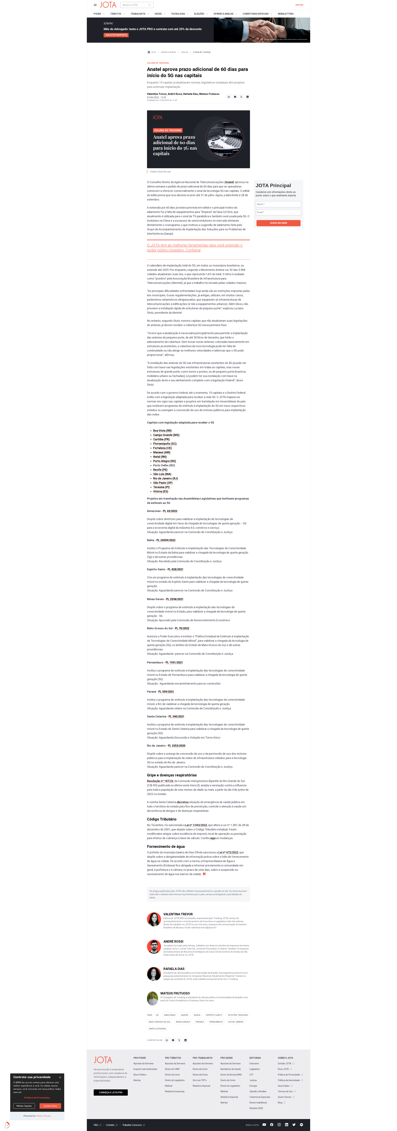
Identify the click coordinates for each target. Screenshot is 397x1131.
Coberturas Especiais (260, 1097)
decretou (182, 802)
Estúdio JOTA (284, 1063)
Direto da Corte (172, 1074)
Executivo (254, 1063)
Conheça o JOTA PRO (111, 1092)
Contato (110, 1125)
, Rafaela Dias (190, 93)
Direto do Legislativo (175, 1080)
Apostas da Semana (144, 1063)
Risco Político (140, 1074)
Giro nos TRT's (200, 1080)
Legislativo (255, 1069)
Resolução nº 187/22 (160, 781)
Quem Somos (284, 1097)
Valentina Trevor (157, 93)
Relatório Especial (201, 1086)
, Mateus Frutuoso (208, 93)
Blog (280, 1102)
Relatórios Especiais (175, 1091)
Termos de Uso (285, 1091)
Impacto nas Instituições (145, 1069)
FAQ (96, 1125)
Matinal (168, 1086)
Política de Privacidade (289, 1074)
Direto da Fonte (200, 1074)
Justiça (253, 1080)
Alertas (137, 1080)
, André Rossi (174, 93)
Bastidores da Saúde (231, 1069)
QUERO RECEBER (278, 223)
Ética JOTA (283, 1069)
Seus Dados (284, 1086)
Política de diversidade (289, 1080)
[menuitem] (99, 14)
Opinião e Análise (258, 1091)
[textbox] (135, 5)
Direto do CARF (172, 1069)
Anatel (229, 182)
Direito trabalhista (258, 1102)
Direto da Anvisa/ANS (231, 1074)
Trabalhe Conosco (132, 1125)
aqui (213, 838)
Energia (253, 1086)
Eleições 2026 (256, 1108)
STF (251, 1074)
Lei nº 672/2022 (228, 852)
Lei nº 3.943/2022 (196, 825)
